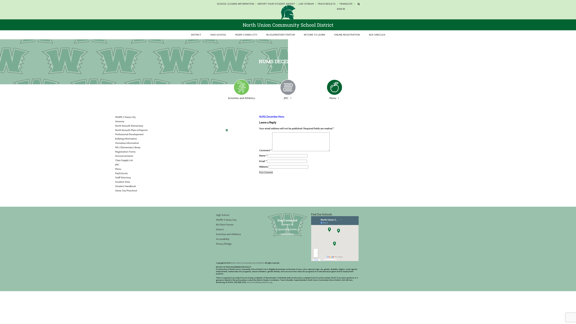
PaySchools (121, 173)
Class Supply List (124, 160)
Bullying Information (126, 138)
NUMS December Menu (271, 116)
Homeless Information (127, 143)
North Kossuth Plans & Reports (131, 130)
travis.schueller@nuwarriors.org (259, 282)
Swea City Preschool (126, 190)
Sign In (341, 9)
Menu (118, 169)
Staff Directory (123, 177)
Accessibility (222, 239)
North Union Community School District (247, 263)
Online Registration (347, 34)
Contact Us (287, 224)
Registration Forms (125, 151)
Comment (265, 150)
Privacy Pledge (224, 243)
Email (263, 161)
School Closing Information (235, 3)
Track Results (326, 3)
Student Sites (122, 181)
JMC (117, 164)
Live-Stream (306, 3)
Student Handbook (125, 186)
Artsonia (119, 121)
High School (218, 34)
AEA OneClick (377, 34)
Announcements (124, 155)
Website (263, 166)
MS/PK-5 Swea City (246, 34)
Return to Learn (314, 34)
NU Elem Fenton (225, 224)
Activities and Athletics (228, 234)
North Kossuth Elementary (129, 125)
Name (263, 155)
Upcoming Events (287, 229)
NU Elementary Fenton (280, 34)
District (196, 34)
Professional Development (129, 134)
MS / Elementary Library (127, 147)
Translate (345, 3)
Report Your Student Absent (276, 3)
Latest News (287, 234)
